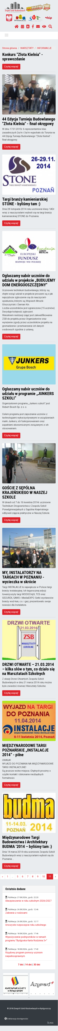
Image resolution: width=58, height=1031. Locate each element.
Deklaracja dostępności (17, 1018)
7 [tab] (31, 993)
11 (50, 876)
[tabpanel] (15, 984)
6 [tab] (26, 993)
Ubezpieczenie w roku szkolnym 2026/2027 (28, 900)
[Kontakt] (38, 26)
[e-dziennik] (28, 26)
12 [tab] (53, 993)
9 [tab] (40, 993)
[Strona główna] (16, 26)
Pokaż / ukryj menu (6, 35)
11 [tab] (48, 993)
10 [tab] (44, 993)
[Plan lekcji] (22, 26)
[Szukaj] (50, 26)
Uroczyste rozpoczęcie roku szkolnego (25, 924)
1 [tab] (4, 993)
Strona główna (9, 48)
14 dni (28, 964)
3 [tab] (13, 993)
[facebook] (33, 26)
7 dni (20, 964)
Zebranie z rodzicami (16, 912)
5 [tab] (22, 993)
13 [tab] (28, 997)
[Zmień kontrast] (44, 26)
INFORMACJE (44, 48)
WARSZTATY (27, 48)
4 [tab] (17, 993)
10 (43, 876)
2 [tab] (8, 993)
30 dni (37, 964)
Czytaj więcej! (11, 66)
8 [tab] (35, 993)
